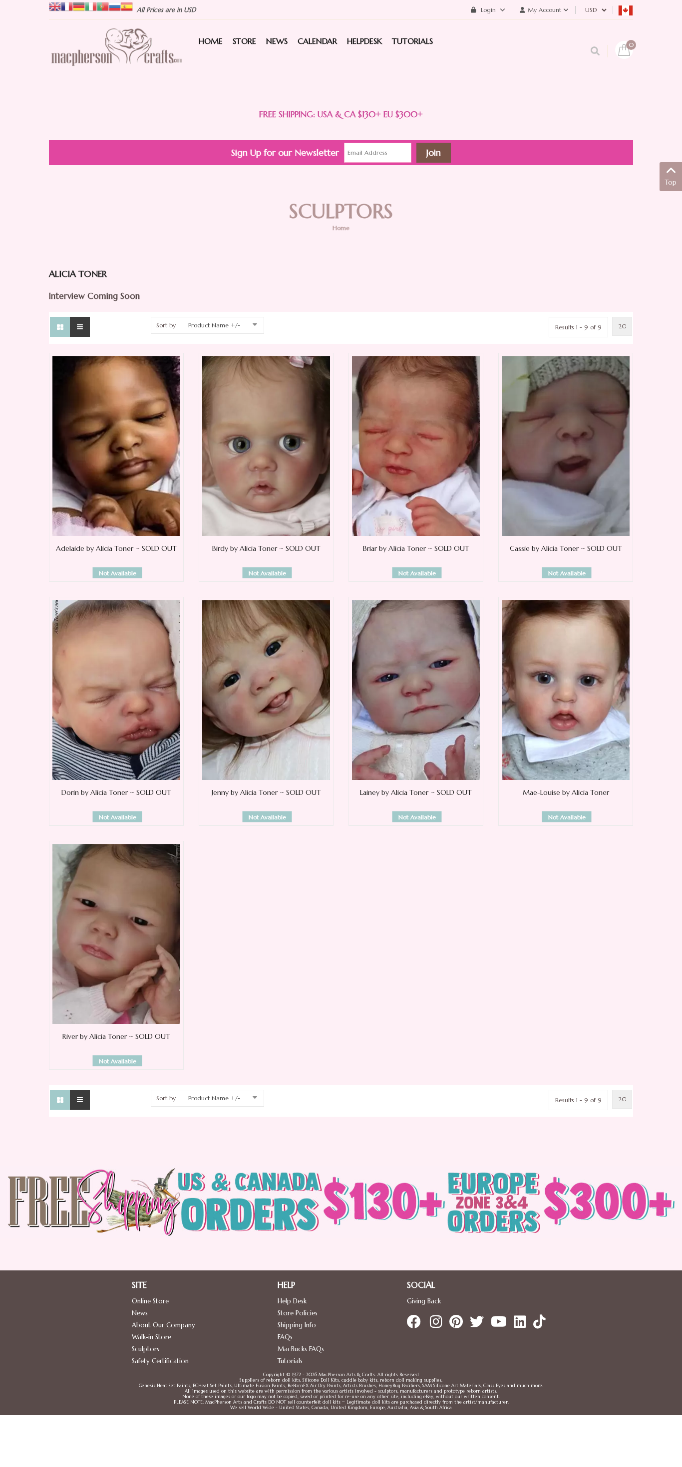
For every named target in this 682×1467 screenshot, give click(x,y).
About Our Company (163, 1325)
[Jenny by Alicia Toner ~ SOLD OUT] (266, 690)
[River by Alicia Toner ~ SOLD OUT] (116, 934)
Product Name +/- (214, 325)
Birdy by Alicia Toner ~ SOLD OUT (266, 548)
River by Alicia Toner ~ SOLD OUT (116, 1036)
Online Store (150, 1301)
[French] (67, 5)
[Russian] (115, 5)
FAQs (285, 1337)
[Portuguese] (103, 5)
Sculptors (145, 1349)
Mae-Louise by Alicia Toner (566, 792)
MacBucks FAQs (301, 1349)
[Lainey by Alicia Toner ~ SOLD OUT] (416, 690)
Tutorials (290, 1361)
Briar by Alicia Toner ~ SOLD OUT (416, 548)
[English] (55, 5)
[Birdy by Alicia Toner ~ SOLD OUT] (266, 446)
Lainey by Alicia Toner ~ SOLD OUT (416, 792)
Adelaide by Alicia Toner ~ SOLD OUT (116, 548)
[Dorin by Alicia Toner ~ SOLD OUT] (116, 690)
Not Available (117, 573)
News (140, 1313)
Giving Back (424, 1301)
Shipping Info (297, 1325)
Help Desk (292, 1301)
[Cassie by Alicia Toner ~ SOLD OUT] (566, 446)
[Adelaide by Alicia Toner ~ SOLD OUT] (116, 446)
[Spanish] (127, 5)
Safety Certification (160, 1361)
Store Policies (298, 1313)
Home (341, 228)
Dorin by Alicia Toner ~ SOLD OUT (116, 792)
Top (671, 182)
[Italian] (91, 5)
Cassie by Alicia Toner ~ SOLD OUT (566, 548)
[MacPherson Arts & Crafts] (116, 57)
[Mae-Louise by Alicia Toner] (566, 690)
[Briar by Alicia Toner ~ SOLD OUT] (416, 446)
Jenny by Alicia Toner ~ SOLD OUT (266, 792)
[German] (79, 5)
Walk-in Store (151, 1337)
